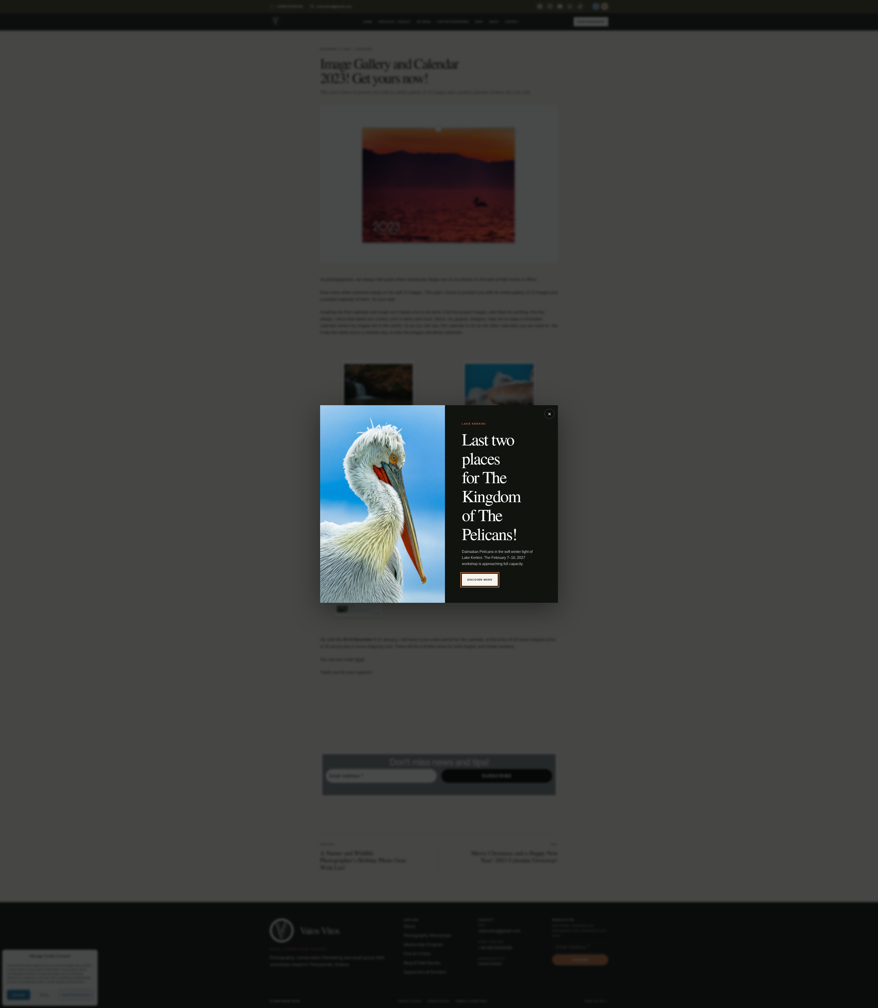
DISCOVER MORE (479, 579)
